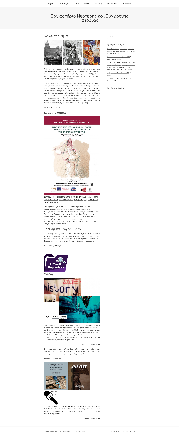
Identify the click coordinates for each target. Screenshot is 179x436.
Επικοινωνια (126, 4)
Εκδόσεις (98, 4)
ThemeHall (132, 431)
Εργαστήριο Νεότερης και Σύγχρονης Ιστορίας (89, 18)
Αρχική (50, 4)
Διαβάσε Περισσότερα (52, 358)
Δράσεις (87, 4)
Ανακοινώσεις (112, 4)
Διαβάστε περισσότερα (52, 246)
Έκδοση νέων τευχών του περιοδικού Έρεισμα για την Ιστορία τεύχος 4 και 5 (121, 51)
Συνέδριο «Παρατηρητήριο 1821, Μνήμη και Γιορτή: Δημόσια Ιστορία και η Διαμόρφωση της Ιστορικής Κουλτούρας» (71, 199)
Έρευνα (76, 4)
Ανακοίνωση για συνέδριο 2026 (118, 57)
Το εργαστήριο (63, 4)
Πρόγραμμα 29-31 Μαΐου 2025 (118, 73)
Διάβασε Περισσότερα (52, 107)
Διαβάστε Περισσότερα (91, 344)
